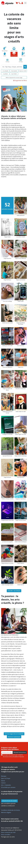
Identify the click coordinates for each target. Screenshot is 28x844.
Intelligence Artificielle (7, 434)
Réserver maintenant (14, 737)
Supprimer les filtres (21, 80)
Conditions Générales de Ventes (10, 810)
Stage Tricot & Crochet (20, 520)
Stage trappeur (20, 563)
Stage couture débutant (20, 258)
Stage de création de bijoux (7, 389)
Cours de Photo (20, 345)
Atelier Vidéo (21, 301)
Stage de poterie (7, 258)
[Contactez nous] (20, 3)
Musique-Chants (14, 50)
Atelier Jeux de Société (7, 345)
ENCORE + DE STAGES (14, 591)
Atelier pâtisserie (20, 215)
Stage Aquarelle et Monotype (20, 323)
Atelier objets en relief (21, 411)
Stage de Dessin (7, 477)
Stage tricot (20, 367)
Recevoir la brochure (20, 752)
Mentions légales (6, 812)
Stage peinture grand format (7, 412)
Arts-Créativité (14, 55)
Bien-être (23, 55)
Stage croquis (7, 237)
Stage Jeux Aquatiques (20, 499)
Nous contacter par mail (8, 832)
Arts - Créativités (6, 785)
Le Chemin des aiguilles (7, 541)
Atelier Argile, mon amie (20, 434)
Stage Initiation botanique (21, 456)
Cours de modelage (7, 301)
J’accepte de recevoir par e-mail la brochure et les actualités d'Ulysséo (13, 756)
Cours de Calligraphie (7, 367)
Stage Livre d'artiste (20, 280)
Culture (4, 55)
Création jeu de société (7, 322)
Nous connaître (5, 834)
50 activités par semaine (8, 787)
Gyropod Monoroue (7, 456)
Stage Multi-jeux (7, 280)
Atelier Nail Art (20, 584)
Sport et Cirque (5, 778)
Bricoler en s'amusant (21, 388)
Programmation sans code (7, 520)
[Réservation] (17, 3)
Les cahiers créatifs (20, 237)
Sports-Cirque (4, 50)
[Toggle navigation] (25, 3)
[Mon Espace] (22, 3)
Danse (23, 50)
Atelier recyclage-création (7, 584)
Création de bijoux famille (7, 499)
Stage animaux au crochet (7, 563)
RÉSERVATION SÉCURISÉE (9, 801)
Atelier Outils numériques (21, 541)
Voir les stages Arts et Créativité (14, 734)
